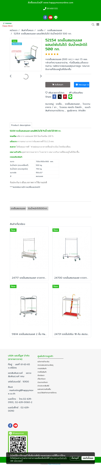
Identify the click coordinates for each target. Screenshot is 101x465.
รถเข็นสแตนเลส (72, 104)
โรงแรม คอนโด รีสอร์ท (71, 107)
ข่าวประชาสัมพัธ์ (43, 386)
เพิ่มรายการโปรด (56, 92)
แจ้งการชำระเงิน (43, 361)
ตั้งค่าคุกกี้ (75, 458)
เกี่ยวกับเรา (42, 379)
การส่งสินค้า (42, 368)
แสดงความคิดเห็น (44, 389)
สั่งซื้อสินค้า (58, 84)
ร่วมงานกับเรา (43, 382)
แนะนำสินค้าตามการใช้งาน (47, 392)
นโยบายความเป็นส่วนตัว (58, 458)
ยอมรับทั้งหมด (88, 458)
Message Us (83, 84)
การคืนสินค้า (42, 372)
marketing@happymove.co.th (21, 392)
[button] (92, 24)
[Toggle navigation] (98, 24)
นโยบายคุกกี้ (18, 461)
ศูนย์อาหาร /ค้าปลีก (76, 110)
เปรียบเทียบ (77, 92)
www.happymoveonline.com (58, 2)
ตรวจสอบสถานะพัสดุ (45, 365)
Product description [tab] (21, 125)
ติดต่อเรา (41, 375)
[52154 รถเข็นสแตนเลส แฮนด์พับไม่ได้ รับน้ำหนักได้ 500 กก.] (26, 54)
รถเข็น (59, 104)
